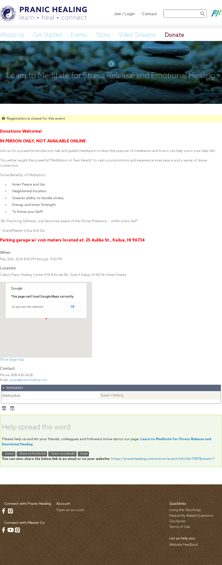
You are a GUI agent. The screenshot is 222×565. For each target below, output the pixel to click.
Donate (174, 35)
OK (72, 306)
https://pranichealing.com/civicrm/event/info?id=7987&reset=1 (163, 459)
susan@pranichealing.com (28, 380)
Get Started (47, 35)
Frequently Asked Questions (191, 516)
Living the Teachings (185, 510)
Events (79, 35)
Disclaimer (177, 521)
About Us (12, 35)
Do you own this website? (28, 306)
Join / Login (124, 14)
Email (83, 454)
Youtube (10, 529)
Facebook (3, 510)
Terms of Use (179, 527)
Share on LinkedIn (62, 454)
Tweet (8, 454)
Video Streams (137, 35)
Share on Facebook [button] (32, 454)
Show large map (12, 360)
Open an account (70, 510)
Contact (149, 14)
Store (103, 35)
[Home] (43, 14)
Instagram (10, 510)
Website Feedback (183, 545)
